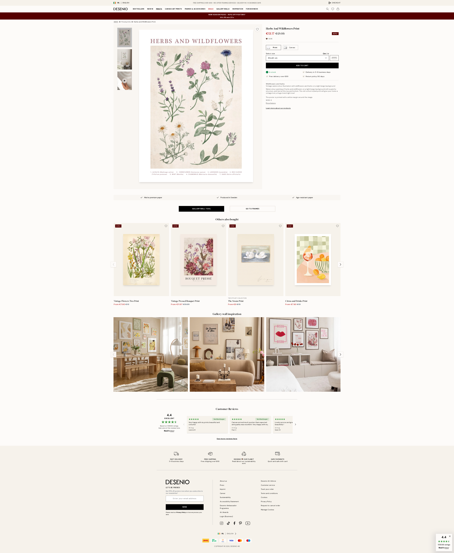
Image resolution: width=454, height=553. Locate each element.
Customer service (268, 485)
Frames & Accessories (195, 9)
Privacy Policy (181, 512)
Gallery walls (223, 9)
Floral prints (126, 22)
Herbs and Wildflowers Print (145, 22)
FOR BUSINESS (252, 9)
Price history (271, 103)
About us (223, 481)
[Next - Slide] (340, 264)
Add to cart (302, 65)
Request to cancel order (270, 506)
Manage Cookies (267, 510)
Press (222, 485)
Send (184, 507)
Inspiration (237, 9)
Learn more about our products (278, 108)
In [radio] (328, 53)
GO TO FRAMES (252, 209)
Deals (211, 9)
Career (222, 493)
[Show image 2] (124, 59)
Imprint (222, 489)
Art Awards (224, 512)
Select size (270, 53)
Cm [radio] (324, 53)
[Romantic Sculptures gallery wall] (227, 354)
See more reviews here (227, 439)
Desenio (233, 546)
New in (150, 9)
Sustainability (225, 497)
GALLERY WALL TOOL (201, 209)
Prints (159, 9)
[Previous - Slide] (113, 264)
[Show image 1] (124, 37)
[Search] (327, 9)
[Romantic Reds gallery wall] (303, 354)
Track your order (267, 489)
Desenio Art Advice (268, 481)
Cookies (264, 497)
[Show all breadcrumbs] (116, 22)
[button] (334, 58)
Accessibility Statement (229, 502)
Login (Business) (226, 516)
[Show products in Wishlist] (332, 9)
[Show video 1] (124, 80)
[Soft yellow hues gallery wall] (151, 354)
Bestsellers (138, 9)
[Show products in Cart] (337, 9)
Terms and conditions (269, 493)
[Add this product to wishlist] (257, 29)
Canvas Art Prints (173, 9)
